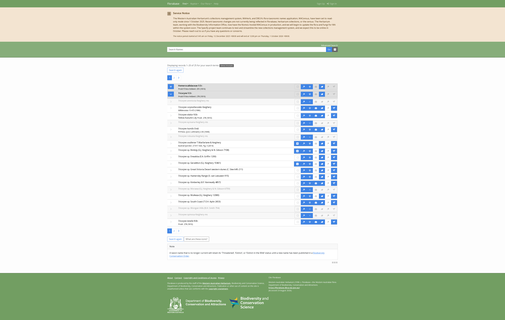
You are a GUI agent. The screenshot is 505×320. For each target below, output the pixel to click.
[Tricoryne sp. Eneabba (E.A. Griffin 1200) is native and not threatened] (298, 157)
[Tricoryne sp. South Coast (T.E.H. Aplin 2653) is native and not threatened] (298, 202)
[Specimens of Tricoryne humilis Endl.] (334, 129)
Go (329, 49)
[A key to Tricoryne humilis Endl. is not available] (328, 129)
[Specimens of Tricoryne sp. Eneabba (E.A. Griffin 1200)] (334, 157)
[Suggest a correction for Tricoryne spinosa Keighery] (304, 215)
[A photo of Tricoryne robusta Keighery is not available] (316, 137)
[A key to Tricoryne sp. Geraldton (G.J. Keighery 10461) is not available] (328, 163)
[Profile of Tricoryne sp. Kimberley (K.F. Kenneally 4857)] (322, 183)
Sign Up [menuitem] (321, 3)
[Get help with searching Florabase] (335, 49)
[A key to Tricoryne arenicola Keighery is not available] (328, 101)
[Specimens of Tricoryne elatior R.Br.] (334, 115)
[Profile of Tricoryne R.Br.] (322, 94)
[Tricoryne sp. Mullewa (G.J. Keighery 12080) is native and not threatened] (298, 196)
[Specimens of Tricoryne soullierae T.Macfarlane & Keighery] (334, 143)
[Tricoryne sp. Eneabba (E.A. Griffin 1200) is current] (310, 157)
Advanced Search (329, 45)
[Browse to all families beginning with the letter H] (171, 86)
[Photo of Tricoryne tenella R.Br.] (316, 221)
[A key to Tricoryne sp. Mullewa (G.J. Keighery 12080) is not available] (328, 196)
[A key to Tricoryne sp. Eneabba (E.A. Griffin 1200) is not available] (328, 157)
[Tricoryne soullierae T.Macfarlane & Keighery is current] (310, 143)
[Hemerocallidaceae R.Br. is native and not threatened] (298, 86)
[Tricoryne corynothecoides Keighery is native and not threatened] (298, 108)
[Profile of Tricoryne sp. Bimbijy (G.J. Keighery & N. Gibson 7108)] (322, 151)
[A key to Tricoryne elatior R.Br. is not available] (328, 115)
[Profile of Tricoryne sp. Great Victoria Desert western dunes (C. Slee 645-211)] (322, 170)
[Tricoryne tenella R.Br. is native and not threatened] (298, 221)
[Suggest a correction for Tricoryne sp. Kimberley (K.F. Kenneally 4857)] (304, 183)
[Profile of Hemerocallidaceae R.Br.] (322, 86)
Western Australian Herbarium (216, 283)
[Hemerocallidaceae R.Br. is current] (310, 86)
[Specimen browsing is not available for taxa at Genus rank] (334, 94)
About (170, 278)
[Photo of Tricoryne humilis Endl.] (316, 129)
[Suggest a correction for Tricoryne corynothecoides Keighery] (304, 108)
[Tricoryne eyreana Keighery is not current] (310, 123)
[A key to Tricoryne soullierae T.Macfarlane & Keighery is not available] (328, 143)
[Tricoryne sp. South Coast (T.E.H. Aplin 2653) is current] (310, 202)
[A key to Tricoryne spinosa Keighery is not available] (328, 215)
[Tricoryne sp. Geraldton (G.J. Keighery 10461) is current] (310, 163)
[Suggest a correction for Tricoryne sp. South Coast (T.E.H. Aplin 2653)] (304, 202)
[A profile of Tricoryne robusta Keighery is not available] (322, 137)
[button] (194, 3)
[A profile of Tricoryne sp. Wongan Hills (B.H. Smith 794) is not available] (322, 209)
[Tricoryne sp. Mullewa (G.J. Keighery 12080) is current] (310, 196)
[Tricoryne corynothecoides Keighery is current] (310, 108)
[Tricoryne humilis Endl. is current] (310, 129)
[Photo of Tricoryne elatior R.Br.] (316, 115)
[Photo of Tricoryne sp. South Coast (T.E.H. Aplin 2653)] (316, 202)
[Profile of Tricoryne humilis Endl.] (322, 129)
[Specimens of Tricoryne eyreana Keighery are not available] (334, 123)
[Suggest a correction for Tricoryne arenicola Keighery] (304, 101)
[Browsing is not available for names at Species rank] (171, 108)
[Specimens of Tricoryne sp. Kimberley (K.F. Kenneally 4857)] (334, 183)
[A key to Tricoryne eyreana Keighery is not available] (328, 123)
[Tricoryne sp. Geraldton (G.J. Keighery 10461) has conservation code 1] (297, 163)
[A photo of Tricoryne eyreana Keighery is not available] (316, 123)
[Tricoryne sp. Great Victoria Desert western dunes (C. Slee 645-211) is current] (310, 170)
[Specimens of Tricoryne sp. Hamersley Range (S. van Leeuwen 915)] (334, 176)
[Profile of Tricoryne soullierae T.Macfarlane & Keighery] (322, 143)
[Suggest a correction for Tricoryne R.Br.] (304, 94)
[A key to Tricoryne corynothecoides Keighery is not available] (328, 108)
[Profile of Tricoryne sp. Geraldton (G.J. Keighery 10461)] (322, 163)
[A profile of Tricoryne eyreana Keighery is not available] (322, 123)
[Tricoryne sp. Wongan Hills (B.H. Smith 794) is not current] (310, 209)
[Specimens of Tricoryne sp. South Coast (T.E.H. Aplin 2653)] (334, 202)
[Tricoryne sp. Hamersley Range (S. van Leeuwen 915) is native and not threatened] (298, 176)
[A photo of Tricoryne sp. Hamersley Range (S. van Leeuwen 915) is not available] (316, 176)
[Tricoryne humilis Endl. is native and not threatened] (298, 129)
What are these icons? (196, 239)
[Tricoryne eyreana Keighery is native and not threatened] (298, 123)
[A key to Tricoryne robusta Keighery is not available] (328, 137)
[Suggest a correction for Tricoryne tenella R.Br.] (304, 221)
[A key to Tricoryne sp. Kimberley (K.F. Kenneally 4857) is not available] (328, 183)
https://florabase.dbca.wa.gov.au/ (284, 287)
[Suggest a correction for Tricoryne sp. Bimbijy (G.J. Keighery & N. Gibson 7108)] (304, 151)
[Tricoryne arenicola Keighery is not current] (310, 101)
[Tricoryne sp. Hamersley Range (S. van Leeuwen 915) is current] (310, 176)
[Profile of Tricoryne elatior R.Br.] (322, 115)
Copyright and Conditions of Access (200, 278)
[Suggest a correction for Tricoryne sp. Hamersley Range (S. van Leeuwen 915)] (304, 176)
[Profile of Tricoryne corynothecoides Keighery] (322, 108)
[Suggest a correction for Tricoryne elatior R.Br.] (304, 115)
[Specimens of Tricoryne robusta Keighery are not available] (334, 137)
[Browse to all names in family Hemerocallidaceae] (171, 94)
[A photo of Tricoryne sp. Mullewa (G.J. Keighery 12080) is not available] (316, 196)
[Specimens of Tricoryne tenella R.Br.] (334, 221)
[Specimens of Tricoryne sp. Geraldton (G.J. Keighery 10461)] (334, 163)
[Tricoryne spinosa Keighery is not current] (310, 215)
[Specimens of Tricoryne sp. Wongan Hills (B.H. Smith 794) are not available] (334, 209)
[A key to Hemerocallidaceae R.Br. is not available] (328, 86)
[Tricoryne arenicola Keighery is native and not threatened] (298, 101)
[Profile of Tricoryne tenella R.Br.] (322, 221)
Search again (175, 70)
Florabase (173, 3)
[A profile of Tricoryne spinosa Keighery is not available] (322, 215)
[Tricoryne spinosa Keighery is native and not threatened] (298, 215)
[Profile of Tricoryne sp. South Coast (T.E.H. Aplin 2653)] (322, 202)
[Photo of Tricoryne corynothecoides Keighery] (316, 108)
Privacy (221, 278)
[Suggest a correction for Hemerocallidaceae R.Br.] (304, 86)
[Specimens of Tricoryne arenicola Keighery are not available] (334, 101)
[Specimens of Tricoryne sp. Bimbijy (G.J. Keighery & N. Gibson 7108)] (334, 151)
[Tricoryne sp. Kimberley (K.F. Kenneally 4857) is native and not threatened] (298, 183)
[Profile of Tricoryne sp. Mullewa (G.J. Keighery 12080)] (322, 196)
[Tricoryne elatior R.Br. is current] (310, 115)
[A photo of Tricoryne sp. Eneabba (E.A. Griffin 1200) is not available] (316, 157)
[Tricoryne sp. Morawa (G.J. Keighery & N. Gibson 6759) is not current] (310, 189)
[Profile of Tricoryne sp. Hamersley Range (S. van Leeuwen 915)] (322, 176)
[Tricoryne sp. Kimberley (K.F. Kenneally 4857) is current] (310, 183)
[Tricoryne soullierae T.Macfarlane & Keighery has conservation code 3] (297, 143)
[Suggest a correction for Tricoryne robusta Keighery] (304, 137)
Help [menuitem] (216, 3)
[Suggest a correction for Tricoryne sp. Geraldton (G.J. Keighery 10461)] (304, 163)
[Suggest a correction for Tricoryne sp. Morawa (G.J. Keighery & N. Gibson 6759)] (304, 189)
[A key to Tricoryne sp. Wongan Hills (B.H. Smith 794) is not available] (328, 209)
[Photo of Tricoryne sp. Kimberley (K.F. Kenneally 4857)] (316, 183)
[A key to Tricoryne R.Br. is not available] (328, 94)
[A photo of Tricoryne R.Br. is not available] (316, 94)
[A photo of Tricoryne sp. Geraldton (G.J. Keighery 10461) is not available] (316, 163)
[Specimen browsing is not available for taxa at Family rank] (334, 86)
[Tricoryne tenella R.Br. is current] (310, 221)
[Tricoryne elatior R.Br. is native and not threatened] (298, 115)
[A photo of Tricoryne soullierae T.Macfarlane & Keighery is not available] (316, 143)
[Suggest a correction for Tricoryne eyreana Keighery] (304, 123)
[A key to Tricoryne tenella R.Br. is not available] (328, 221)
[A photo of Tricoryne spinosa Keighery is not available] (316, 215)
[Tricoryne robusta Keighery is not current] (310, 137)
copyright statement (218, 289)
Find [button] (185, 3)
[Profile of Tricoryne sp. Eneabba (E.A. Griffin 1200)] (322, 157)
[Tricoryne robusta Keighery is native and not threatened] (298, 137)
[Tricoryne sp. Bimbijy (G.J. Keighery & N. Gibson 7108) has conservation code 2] (297, 151)
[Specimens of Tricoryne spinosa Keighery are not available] (334, 215)
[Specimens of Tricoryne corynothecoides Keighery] (334, 108)
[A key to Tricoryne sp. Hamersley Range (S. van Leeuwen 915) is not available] (328, 176)
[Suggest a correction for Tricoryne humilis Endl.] (304, 129)
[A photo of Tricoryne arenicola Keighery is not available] (316, 101)
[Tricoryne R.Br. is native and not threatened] (298, 94)
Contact (178, 278)
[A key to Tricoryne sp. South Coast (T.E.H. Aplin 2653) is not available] (328, 202)
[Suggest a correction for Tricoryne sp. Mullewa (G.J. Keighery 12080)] (304, 196)
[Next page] (178, 77)
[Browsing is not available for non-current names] (171, 101)
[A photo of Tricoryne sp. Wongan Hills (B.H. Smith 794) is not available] (316, 209)
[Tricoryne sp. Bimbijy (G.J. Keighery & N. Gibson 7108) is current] (310, 151)
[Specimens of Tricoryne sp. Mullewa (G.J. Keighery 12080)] (334, 196)
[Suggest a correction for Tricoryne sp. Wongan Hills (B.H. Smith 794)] (304, 209)
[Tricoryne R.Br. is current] (310, 94)
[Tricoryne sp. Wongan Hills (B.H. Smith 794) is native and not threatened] (298, 209)
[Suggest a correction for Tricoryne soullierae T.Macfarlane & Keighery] (304, 143)
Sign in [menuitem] (333, 3)
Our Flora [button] (205, 3)
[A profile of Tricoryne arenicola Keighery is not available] (322, 101)
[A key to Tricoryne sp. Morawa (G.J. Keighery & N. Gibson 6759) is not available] (328, 189)
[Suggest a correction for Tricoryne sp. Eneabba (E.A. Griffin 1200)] (304, 157)
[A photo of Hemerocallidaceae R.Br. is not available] (316, 86)
